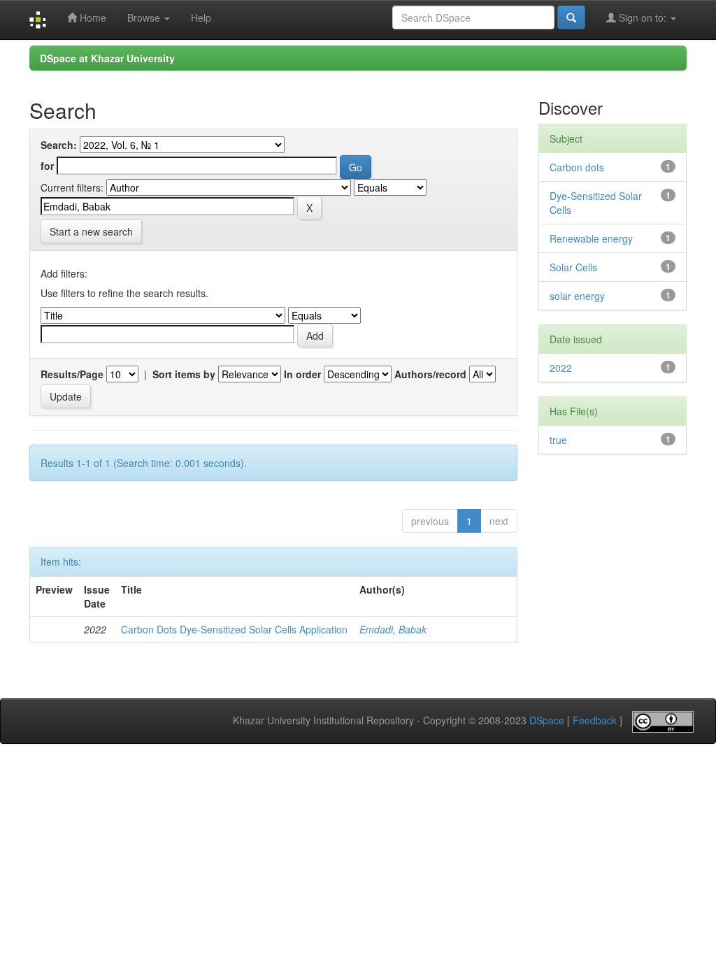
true (558, 440)
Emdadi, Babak (393, 629)
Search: (59, 145)
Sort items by (183, 374)
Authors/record (430, 374)
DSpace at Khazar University (107, 58)
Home (91, 17)
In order (302, 374)
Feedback (595, 721)
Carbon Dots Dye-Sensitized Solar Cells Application (234, 629)
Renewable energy (591, 238)
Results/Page (72, 374)
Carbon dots (577, 167)
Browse (145, 17)
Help (201, 17)
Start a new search (91, 231)
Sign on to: (642, 17)
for (47, 166)
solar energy (577, 296)
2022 (561, 368)
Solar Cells (573, 267)
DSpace (546, 721)
